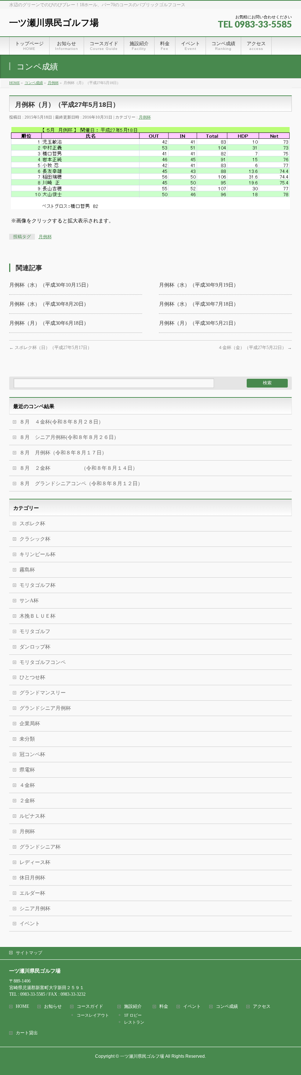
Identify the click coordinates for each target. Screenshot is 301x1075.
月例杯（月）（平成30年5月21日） (199, 323)
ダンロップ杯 (34, 647)
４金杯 (27, 785)
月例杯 (145, 117)
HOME (22, 1006)
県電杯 (27, 770)
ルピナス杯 (32, 816)
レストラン (134, 1022)
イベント (29, 923)
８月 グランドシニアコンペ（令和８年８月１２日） (81, 483)
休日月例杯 (32, 877)
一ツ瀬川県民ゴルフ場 (54, 23)
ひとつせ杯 (32, 677)
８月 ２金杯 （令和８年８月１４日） (78, 468)
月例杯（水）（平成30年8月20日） (49, 304)
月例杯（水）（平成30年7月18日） (199, 304)
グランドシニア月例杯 (45, 708)
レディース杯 (34, 862)
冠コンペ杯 (32, 754)
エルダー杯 (32, 893)
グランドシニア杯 (40, 847)
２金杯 (27, 800)
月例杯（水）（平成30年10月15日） (50, 285)
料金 (163, 1006)
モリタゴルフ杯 (37, 585)
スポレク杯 (32, 523)
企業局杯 (29, 723)
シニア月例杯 (34, 908)
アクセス (262, 1006)
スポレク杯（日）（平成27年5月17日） (50, 347)
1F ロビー (133, 1015)
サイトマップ (29, 952)
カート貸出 (27, 1033)
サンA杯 (29, 600)
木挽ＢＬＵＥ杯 (37, 616)
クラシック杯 (34, 539)
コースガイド (90, 1006)
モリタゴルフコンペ (42, 662)
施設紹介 (133, 1006)
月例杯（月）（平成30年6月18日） (49, 323)
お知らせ (53, 1006)
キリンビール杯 (37, 554)
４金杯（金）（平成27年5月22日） (255, 347)
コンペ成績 (227, 1006)
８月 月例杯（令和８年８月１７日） (63, 452)
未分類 (27, 739)
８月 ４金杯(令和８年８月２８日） (61, 422)
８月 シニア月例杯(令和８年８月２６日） (69, 437)
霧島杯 (27, 570)
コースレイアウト (93, 1015)
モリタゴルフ (34, 631)
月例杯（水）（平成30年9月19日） (199, 285)
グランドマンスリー (42, 693)
